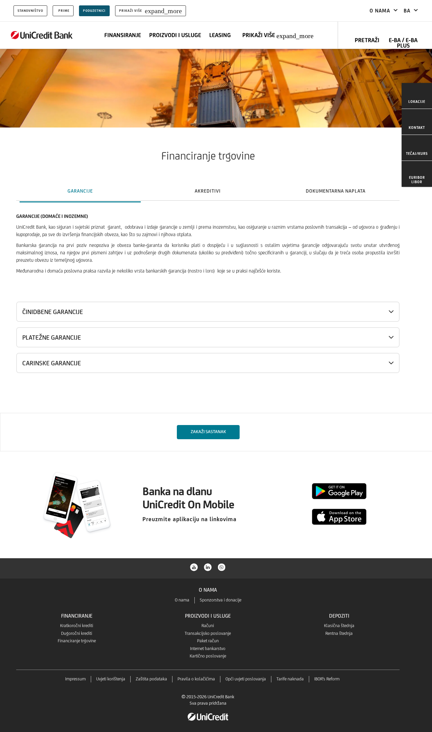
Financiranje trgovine (77, 640)
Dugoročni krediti (76, 633)
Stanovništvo (30, 10)
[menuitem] (417, 96)
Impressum (75, 678)
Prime (64, 10)
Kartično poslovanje (208, 655)
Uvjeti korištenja (110, 678)
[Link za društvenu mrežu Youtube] (194, 567)
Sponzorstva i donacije (220, 599)
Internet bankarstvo (207, 648)
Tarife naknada (290, 678)
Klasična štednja (339, 625)
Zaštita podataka (151, 678)
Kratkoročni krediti (76, 625)
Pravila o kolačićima (196, 678)
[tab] (80, 191)
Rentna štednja (339, 633)
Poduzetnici (94, 10)
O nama (182, 599)
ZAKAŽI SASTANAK (208, 431)
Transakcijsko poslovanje (208, 633)
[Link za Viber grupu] (221, 567)
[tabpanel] (216, 307)
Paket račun (208, 640)
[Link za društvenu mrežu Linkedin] (208, 567)
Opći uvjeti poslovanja (245, 678)
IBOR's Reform (327, 678)
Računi (207, 625)
